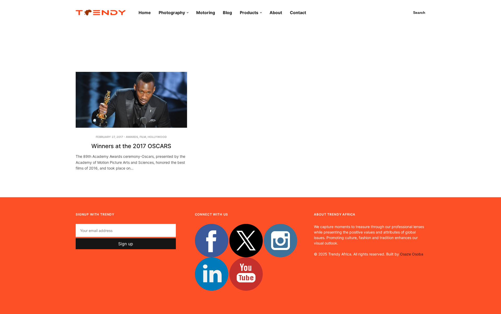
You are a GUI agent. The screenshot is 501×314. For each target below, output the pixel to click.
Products (249, 12)
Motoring (205, 12)
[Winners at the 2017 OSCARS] (131, 100)
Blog (227, 12)
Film (143, 137)
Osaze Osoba (411, 254)
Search (419, 12)
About (276, 12)
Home (145, 12)
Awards (132, 137)
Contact (298, 12)
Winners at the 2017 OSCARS (131, 146)
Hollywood (157, 137)
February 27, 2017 (109, 137)
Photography (172, 12)
